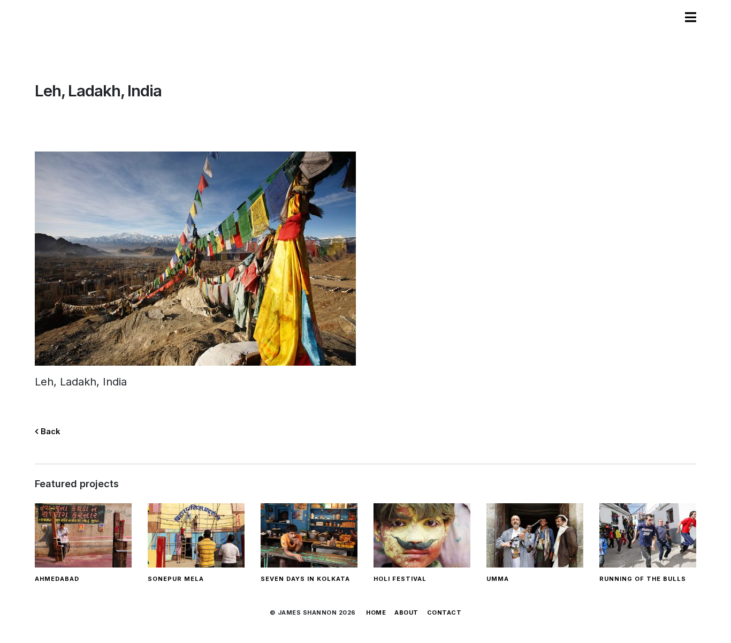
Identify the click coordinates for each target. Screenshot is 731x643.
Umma (497, 579)
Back (49, 431)
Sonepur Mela (176, 579)
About (406, 612)
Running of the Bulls (642, 579)
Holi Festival (400, 579)
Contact (444, 612)
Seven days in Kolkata (305, 579)
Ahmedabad (57, 579)
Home (376, 612)
